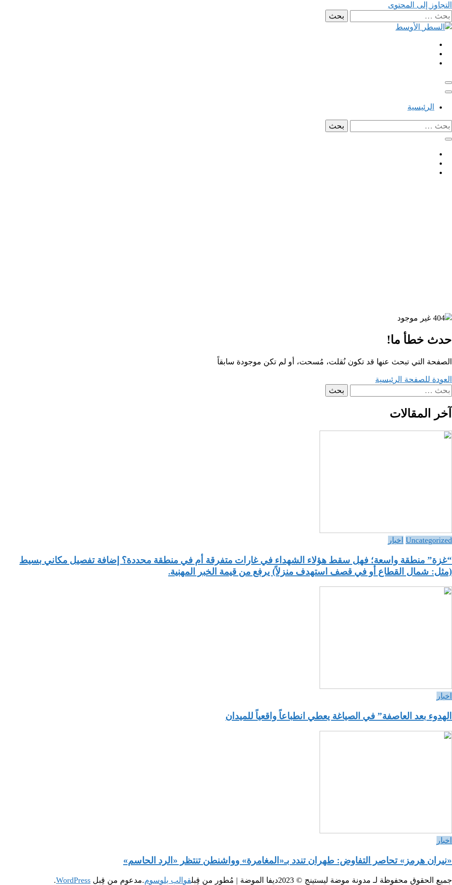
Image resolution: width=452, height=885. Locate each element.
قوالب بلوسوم (167, 880)
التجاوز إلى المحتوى (420, 4)
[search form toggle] (448, 139)
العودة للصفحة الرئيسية (413, 379)
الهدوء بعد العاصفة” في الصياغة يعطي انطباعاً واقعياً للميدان (339, 716)
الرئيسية (420, 106)
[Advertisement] (226, 247)
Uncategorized (429, 540)
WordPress (73, 880)
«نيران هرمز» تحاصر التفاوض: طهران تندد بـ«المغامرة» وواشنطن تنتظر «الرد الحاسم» (287, 860)
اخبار (395, 540)
